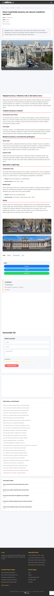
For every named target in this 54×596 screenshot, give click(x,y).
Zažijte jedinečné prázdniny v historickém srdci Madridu (15, 430)
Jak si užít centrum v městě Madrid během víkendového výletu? (16, 427)
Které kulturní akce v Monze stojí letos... (36, 564)
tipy (23, 255)
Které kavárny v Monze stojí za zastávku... (37, 560)
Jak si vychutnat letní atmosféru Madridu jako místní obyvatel (16, 407)
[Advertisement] (27, 82)
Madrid (18, 7)
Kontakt (30, 574)
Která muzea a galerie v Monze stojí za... (37, 562)
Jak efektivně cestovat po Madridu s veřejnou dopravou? (15, 455)
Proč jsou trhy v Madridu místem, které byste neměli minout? (16, 415)
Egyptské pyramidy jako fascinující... (9, 582)
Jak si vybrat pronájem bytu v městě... (36, 557)
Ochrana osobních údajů (33, 577)
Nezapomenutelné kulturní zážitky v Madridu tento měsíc (15, 465)
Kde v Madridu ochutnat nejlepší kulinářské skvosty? (14, 450)
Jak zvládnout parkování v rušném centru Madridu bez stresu (16, 425)
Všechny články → (5, 585)
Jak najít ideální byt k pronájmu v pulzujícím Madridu (14, 472)
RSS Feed (30, 582)
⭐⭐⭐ (23, 361)
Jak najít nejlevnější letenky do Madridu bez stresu (14, 442)
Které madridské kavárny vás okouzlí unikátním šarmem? (16, 470)
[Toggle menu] (51, 2)
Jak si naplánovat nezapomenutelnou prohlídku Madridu (15, 452)
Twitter (26, 269)
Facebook (26, 266)
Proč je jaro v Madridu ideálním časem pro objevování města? (16, 405)
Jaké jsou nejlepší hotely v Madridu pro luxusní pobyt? (14, 435)
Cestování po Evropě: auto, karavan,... (9, 579)
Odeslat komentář (11, 365)
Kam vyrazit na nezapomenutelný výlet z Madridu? (14, 457)
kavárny (9, 255)
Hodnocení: (7, 359)
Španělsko (12, 7)
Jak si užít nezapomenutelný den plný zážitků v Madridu (15, 437)
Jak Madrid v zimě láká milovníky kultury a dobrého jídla (15, 412)
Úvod (2, 7)
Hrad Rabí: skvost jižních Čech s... (8, 577)
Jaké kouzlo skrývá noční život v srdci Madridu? (13, 462)
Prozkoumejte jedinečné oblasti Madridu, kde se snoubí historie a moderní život (20, 445)
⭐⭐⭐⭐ (16, 361)
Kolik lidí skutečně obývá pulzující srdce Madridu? (13, 417)
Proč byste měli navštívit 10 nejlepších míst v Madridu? (14, 432)
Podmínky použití (32, 579)
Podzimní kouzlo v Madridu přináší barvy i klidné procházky (16, 410)
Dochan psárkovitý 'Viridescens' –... (9, 572)
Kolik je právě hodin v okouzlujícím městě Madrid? (13, 422)
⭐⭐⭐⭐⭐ (8, 361)
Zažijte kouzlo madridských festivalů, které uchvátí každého (16, 460)
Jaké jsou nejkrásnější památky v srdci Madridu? (13, 440)
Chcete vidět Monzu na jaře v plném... (36, 555)
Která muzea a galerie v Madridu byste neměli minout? (14, 467)
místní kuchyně (16, 255)
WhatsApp (26, 273)
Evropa (7, 7)
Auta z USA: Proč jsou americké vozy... (9, 574)
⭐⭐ (29, 361)
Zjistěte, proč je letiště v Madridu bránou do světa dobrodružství (17, 420)
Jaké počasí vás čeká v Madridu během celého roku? (14, 447)
